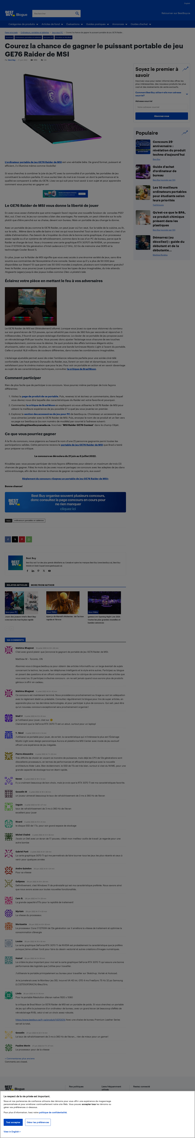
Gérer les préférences (38, 1122)
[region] (97, 1114)
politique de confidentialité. (53, 1112)
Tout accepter (13, 1122)
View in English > (12, 1131)
